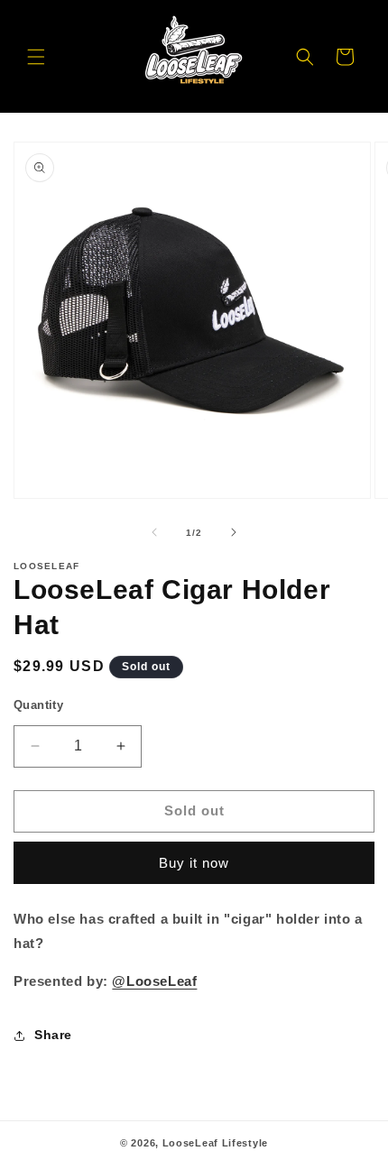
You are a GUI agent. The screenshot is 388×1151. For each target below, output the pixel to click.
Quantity (38, 705)
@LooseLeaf (154, 981)
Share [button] (53, 1034)
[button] (36, 57)
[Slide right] (234, 532)
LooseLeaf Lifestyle (215, 1142)
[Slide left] (154, 532)
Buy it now (194, 862)
